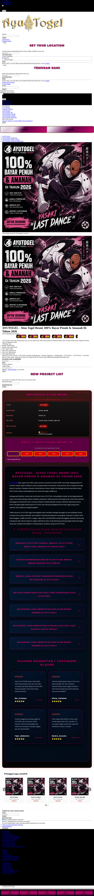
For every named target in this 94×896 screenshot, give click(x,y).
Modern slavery (6, 866)
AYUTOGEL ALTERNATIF (11, 838)
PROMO (10, 894)
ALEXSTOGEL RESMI (9, 840)
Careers (4, 851)
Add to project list (7, 368)
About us (5, 850)
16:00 (40, 453)
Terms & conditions (8, 869)
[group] (2, 819)
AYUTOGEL (6, 107)
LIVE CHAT (84, 894)
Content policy (6, 863)
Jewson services (6, 855)
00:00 (13, 453)
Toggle (4, 11)
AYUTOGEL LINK (8, 841)
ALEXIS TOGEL (7, 109)
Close (3, 122)
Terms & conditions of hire (10, 871)
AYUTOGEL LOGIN (8, 116)
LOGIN (70, 129)
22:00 (67, 453)
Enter (3, 362)
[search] (10, 36)
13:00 (26, 453)
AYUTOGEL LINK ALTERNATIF (13, 846)
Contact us (5, 853)
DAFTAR (47, 894)
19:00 (53, 453)
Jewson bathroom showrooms (10, 858)
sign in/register (12, 369)
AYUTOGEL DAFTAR (9, 117)
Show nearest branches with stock (13, 819)
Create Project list (7, 385)
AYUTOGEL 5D (7, 112)
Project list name (7, 381)
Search (4, 34)
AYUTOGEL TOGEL (9, 114)
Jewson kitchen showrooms (10, 856)
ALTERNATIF (65, 894)
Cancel (4, 386)
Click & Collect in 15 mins (10, 121)
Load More (5, 828)
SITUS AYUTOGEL (8, 835)
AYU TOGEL (6, 833)
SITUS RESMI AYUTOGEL (11, 836)
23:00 (80, 453)
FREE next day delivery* (25, 121)
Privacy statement (7, 868)
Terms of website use (8, 873)
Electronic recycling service (10, 860)
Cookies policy (6, 864)
